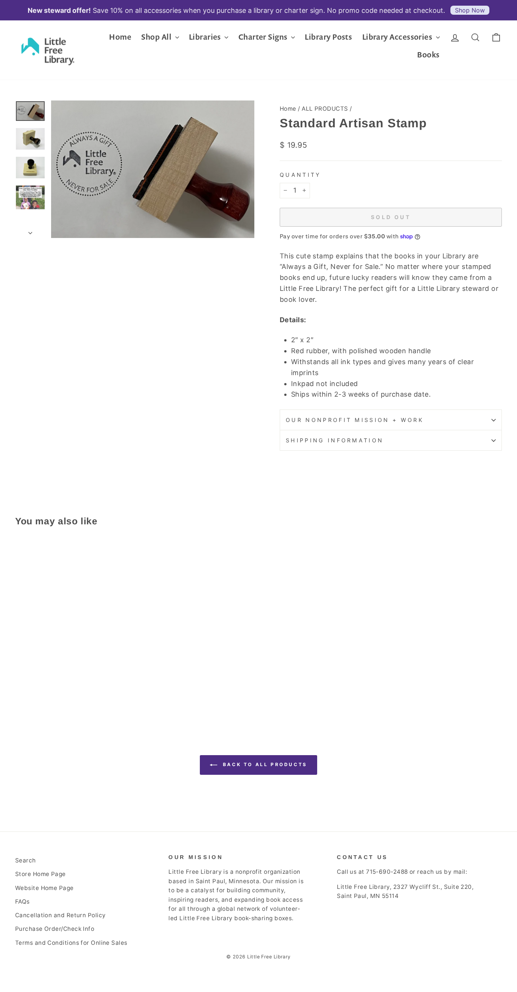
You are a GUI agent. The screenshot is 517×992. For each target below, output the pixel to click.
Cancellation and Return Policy (60, 915)
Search (25, 860)
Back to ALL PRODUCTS (263, 764)
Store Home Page (40, 874)
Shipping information (334, 440)
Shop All (157, 37)
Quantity (300, 175)
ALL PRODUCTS (325, 108)
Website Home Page (44, 888)
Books (428, 54)
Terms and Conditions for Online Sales (71, 942)
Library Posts (328, 37)
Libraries (206, 37)
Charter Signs (263, 37)
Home (120, 37)
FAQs (22, 901)
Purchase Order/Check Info (54, 928)
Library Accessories (398, 37)
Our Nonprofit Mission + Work (355, 420)
